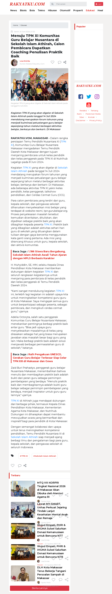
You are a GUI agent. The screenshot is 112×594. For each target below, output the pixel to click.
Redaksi (83, 110)
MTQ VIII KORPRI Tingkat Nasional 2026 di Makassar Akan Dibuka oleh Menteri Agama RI (51, 489)
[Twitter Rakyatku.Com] (89, 96)
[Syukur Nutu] (38, 583)
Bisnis (23, 10)
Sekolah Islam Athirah (24, 437)
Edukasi (90, 10)
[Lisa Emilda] (14, 62)
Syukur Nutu (46, 582)
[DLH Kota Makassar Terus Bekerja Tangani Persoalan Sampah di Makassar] (23, 573)
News (13, 10)
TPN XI (27, 167)
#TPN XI (24, 456)
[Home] (27, 4)
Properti (78, 10)
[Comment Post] (60, 495)
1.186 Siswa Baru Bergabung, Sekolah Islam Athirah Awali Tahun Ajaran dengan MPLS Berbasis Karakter (40, 255)
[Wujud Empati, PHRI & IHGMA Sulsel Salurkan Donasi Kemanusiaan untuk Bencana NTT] (23, 530)
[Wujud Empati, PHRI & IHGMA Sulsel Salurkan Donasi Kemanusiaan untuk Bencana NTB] (23, 552)
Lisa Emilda (25, 61)
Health (101, 10)
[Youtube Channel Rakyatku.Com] (88, 104)
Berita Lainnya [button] (39, 588)
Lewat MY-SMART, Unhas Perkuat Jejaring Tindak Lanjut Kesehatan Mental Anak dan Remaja (52, 511)
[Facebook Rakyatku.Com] (80, 96)
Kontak (91, 117)
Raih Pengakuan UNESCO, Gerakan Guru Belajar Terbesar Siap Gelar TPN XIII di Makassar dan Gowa (40, 358)
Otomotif (65, 10)
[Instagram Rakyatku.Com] (97, 96)
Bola (32, 10)
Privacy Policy (95, 120)
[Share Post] (64, 62)
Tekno (41, 10)
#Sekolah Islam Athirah (44, 456)
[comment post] (59, 62)
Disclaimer (80, 120)
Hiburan (52, 10)
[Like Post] (53, 62)
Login (99, 4)
